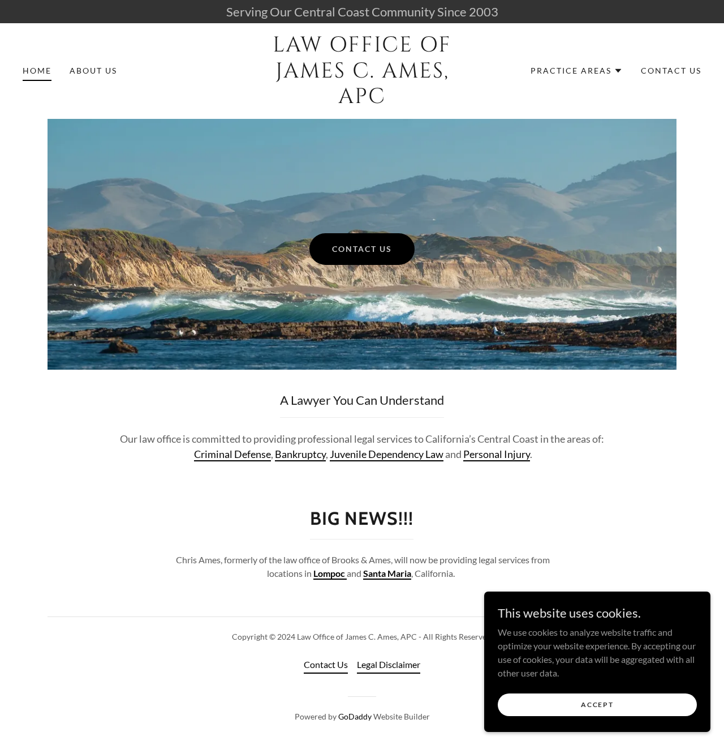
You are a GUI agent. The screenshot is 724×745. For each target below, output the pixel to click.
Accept (597, 704)
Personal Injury (496, 454)
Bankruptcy (300, 454)
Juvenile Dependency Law (386, 454)
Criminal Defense (232, 454)
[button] (577, 71)
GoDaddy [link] (355, 716)
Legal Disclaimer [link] (388, 664)
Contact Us (362, 249)
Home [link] (37, 70)
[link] (362, 99)
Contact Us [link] (671, 70)
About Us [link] (93, 70)
